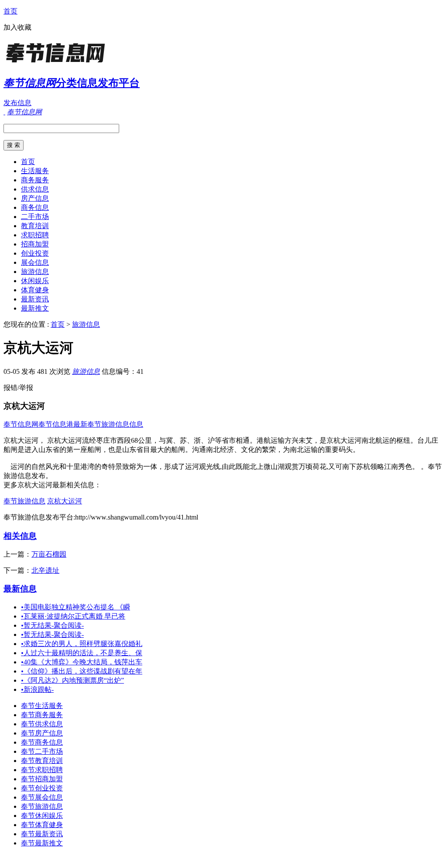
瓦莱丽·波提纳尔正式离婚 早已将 (73, 616)
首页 (10, 11)
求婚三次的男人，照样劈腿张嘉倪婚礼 (81, 643)
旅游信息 (35, 271)
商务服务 (35, 180)
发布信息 (17, 102)
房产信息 (35, 198)
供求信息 (35, 189)
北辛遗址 (45, 570)
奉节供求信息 (42, 724)
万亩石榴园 (48, 554)
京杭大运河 (64, 501)
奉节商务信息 (42, 742)
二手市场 (35, 216)
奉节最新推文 (42, 843)
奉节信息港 (55, 424)
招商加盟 (35, 244)
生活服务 (35, 170)
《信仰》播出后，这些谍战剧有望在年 (81, 671)
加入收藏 (17, 27)
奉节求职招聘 (42, 769)
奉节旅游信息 (24, 501)
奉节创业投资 (42, 788)
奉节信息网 (20, 424)
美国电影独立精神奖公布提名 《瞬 (75, 607)
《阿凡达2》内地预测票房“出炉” (72, 680)
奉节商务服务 (42, 714)
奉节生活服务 (42, 705)
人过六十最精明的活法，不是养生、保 (81, 653)
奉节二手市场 (42, 751)
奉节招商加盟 (42, 779)
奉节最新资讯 (42, 834)
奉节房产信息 (42, 733)
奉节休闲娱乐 (42, 815)
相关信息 (20, 535)
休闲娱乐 (35, 280)
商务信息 (35, 207)
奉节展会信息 (42, 797)
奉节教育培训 (42, 760)
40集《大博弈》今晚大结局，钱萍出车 (81, 662)
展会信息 (35, 262)
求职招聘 (35, 235)
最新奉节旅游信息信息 (108, 424)
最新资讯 (35, 299)
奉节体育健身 (42, 824)
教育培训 (35, 225)
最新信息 (20, 588)
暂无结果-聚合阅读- (52, 625)
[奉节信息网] (58, 63)
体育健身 (35, 290)
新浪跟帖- (37, 689)
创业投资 (35, 253)
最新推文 (35, 308)
